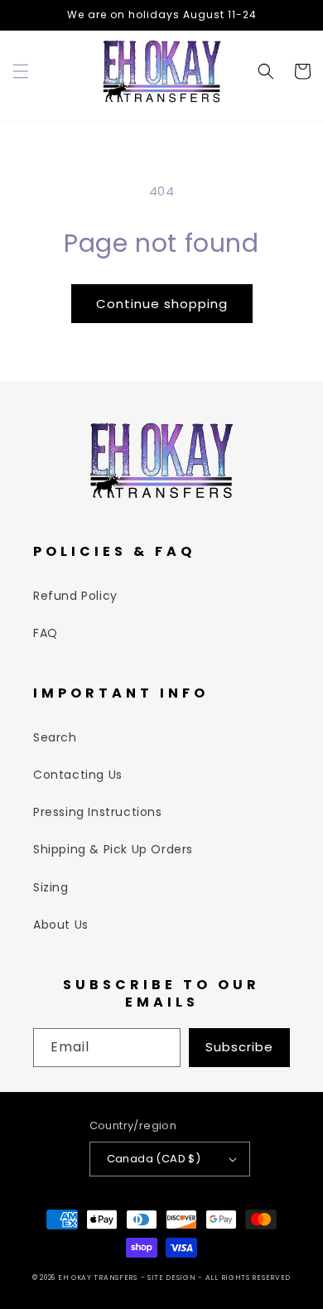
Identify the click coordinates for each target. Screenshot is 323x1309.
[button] (20, 71)
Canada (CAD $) (154, 1159)
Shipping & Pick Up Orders (113, 849)
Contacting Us (78, 774)
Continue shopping (162, 303)
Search (55, 737)
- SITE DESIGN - (173, 1277)
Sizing (51, 887)
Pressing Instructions (97, 812)
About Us (61, 924)
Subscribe (239, 1046)
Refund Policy (75, 595)
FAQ (45, 633)
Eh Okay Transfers (97, 1277)
